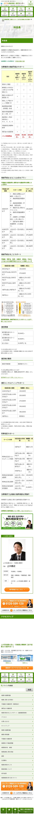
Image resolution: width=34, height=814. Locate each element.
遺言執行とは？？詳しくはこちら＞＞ (12, 377)
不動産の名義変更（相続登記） (10, 704)
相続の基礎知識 (6, 695)
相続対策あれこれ (6, 765)
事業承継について (6, 769)
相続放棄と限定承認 (7, 752)
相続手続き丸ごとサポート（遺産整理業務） (14, 713)
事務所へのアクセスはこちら (15, 668)
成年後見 (4, 773)
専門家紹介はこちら (16, 590)
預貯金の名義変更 (6, 708)
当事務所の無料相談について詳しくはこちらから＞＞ (16, 511)
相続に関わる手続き (7, 700)
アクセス (4, 717)
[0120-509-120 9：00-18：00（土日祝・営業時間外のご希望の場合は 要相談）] (17, 600)
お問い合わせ (5, 721)
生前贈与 (4, 760)
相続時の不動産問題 (7, 743)
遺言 (2, 756)
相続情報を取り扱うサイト (9, 778)
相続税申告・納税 (6, 747)
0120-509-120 (19, 61)
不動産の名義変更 (6, 739)
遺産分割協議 (5, 734)
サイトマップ (5, 726)
